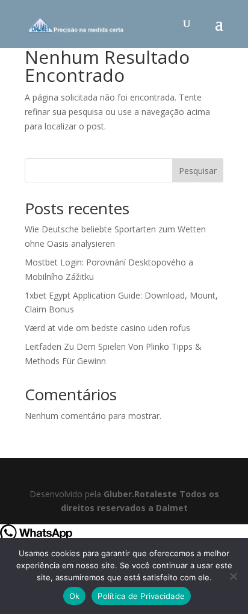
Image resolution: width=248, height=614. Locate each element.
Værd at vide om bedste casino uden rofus (107, 327)
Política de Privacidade (141, 596)
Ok (74, 596)
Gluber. (119, 494)
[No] (233, 576)
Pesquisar (198, 170)
